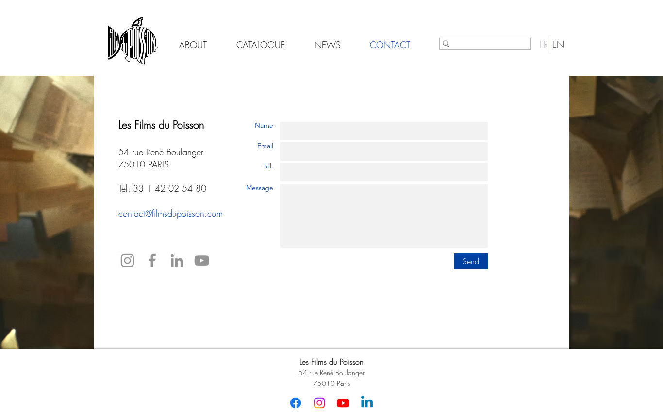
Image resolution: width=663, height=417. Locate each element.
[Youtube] (343, 403)
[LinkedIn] (177, 260)
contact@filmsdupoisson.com (170, 213)
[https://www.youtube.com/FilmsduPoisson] (202, 260)
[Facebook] (152, 260)
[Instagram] (127, 260)
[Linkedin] (367, 403)
